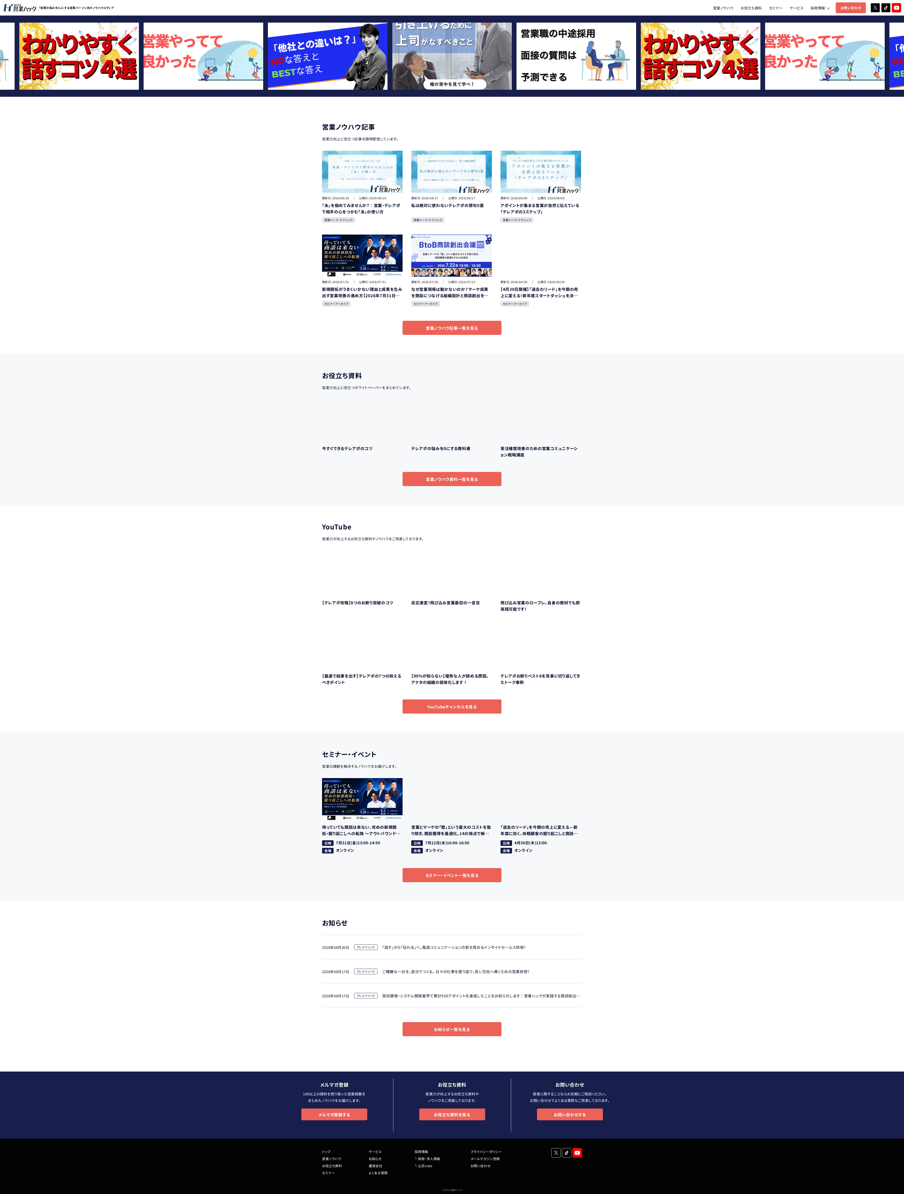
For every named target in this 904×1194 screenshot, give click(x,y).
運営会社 (375, 1165)
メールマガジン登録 (485, 1158)
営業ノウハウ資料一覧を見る (452, 479)
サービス (796, 7)
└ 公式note (423, 1165)
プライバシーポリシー (486, 1151)
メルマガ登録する (334, 1114)
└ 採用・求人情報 (427, 1158)
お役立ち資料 (751, 7)
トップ (326, 1151)
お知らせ (375, 1158)
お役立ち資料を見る (452, 1114)
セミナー (776, 7)
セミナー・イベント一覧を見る (452, 875)
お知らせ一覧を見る (452, 1029)
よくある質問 (378, 1172)
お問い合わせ (851, 7)
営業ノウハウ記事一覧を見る (452, 328)
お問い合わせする (570, 1114)
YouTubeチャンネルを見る (452, 707)
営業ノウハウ (723, 7)
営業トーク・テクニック (338, 220)
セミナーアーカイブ (336, 304)
